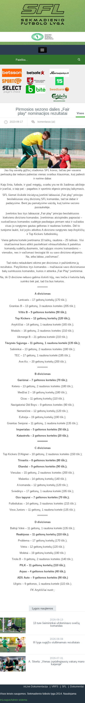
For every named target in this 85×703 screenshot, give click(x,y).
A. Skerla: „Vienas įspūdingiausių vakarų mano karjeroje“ (56, 663)
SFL (64, 686)
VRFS (55, 686)
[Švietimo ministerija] (42, 36)
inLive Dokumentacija (36, 686)
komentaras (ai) (46, 121)
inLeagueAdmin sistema (13, 699)
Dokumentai (77, 686)
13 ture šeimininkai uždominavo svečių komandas (56, 624)
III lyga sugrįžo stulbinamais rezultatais (56, 642)
